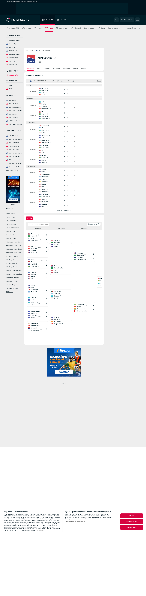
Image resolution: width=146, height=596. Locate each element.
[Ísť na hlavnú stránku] (19, 20)
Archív (83, 68)
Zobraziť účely (131, 527)
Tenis (31, 50)
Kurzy (39, 68)
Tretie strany (40, 530)
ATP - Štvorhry (45, 50)
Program (66, 68)
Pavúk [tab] (29, 218)
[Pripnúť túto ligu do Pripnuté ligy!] (55, 58)
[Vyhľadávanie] (116, 19)
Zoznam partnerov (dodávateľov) (75, 521)
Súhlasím (131, 516)
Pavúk (75, 68)
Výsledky (56, 68)
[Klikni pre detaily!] (64, 91)
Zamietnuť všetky (131, 521)
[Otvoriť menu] (137, 19)
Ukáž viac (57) (11, 170)
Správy (47, 68)
